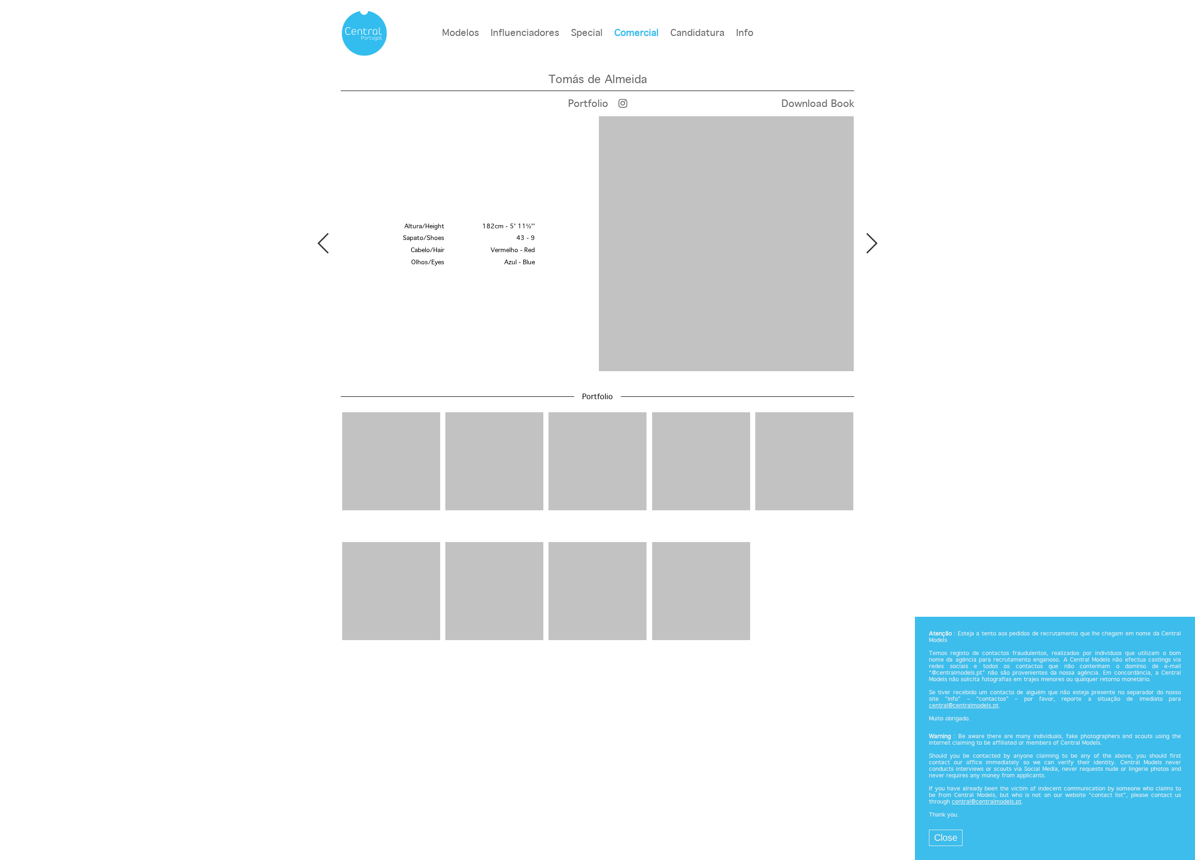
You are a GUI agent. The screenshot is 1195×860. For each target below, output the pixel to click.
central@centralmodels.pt (963, 706)
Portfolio (588, 104)
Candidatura (697, 33)
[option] (597, 244)
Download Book (817, 104)
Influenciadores (525, 33)
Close (945, 837)
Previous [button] (323, 243)
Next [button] (871, 243)
